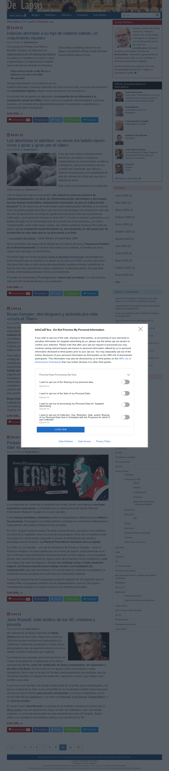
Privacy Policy (103, 441)
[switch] (125, 382)
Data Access (84, 441)
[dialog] (84, 386)
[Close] (141, 330)
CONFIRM (61, 429)
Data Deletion (66, 441)
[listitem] (84, 374)
